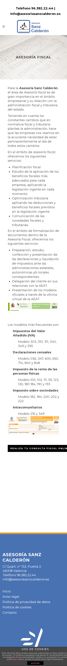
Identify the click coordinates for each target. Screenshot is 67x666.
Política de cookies (17, 607)
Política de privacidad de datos (26, 602)
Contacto (10, 612)
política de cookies (15, 659)
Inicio (7, 591)
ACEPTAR (35, 663)
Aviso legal (11, 596)
